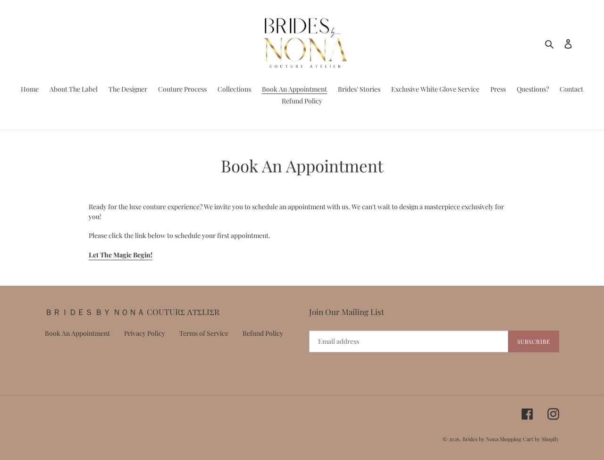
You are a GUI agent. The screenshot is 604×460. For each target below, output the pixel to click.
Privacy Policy (144, 333)
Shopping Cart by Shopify (529, 439)
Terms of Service (203, 333)
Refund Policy (263, 333)
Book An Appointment (77, 333)
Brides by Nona (480, 439)
